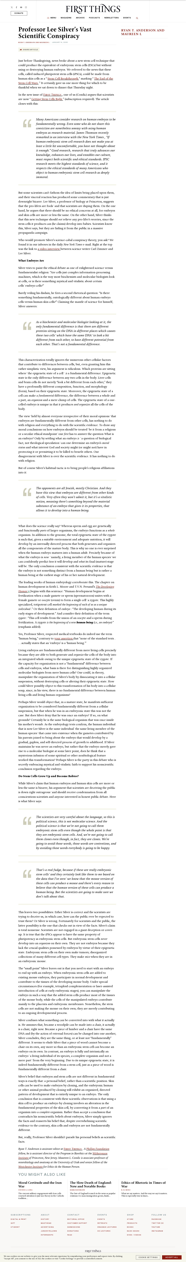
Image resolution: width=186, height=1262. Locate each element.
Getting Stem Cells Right (47, 99)
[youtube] (21, 7)
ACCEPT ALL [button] (172, 1257)
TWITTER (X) (158, 1223)
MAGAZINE (66, 18)
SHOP (130, 1215)
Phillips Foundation (97, 1149)
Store (130, 1219)
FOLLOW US (159, 1215)
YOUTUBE (156, 1227)
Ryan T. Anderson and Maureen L (33, 42)
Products (132, 1223)
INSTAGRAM (157, 1231)
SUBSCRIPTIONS (21, 1215)
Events (127, 18)
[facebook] (16, 7)
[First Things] (93, 9)
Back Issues (133, 1231)
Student (15, 1227)
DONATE (19, 13)
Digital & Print (19, 1219)
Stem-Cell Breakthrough (63, 78)
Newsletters (111, 18)
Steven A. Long (25, 1190)
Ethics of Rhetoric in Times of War (143, 1184)
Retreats (102, 1223)
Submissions (73, 1227)
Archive (80, 18)
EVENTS (102, 1215)
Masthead (46, 1223)
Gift (13, 1223)
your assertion (63, 638)
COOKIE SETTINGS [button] (148, 1257)
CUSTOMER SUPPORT (77, 1223)
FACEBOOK (157, 1219)
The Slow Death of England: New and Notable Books (91, 1184)
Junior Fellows (49, 1231)
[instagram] (26, 7)
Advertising (47, 1227)
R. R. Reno (125, 1190)
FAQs (69, 1235)
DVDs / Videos (134, 1235)
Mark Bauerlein (77, 1190)
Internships (47, 1235)
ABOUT (45, 1215)
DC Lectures (104, 1231)
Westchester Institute (30, 1166)
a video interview (49, 249)
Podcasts (94, 18)
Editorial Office (76, 1219)
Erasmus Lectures (107, 1227)
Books (130, 1227)
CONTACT (73, 1215)
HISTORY (45, 1219)
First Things (52, 94)
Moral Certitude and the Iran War (40, 1184)
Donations (73, 1231)
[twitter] (12, 7)
